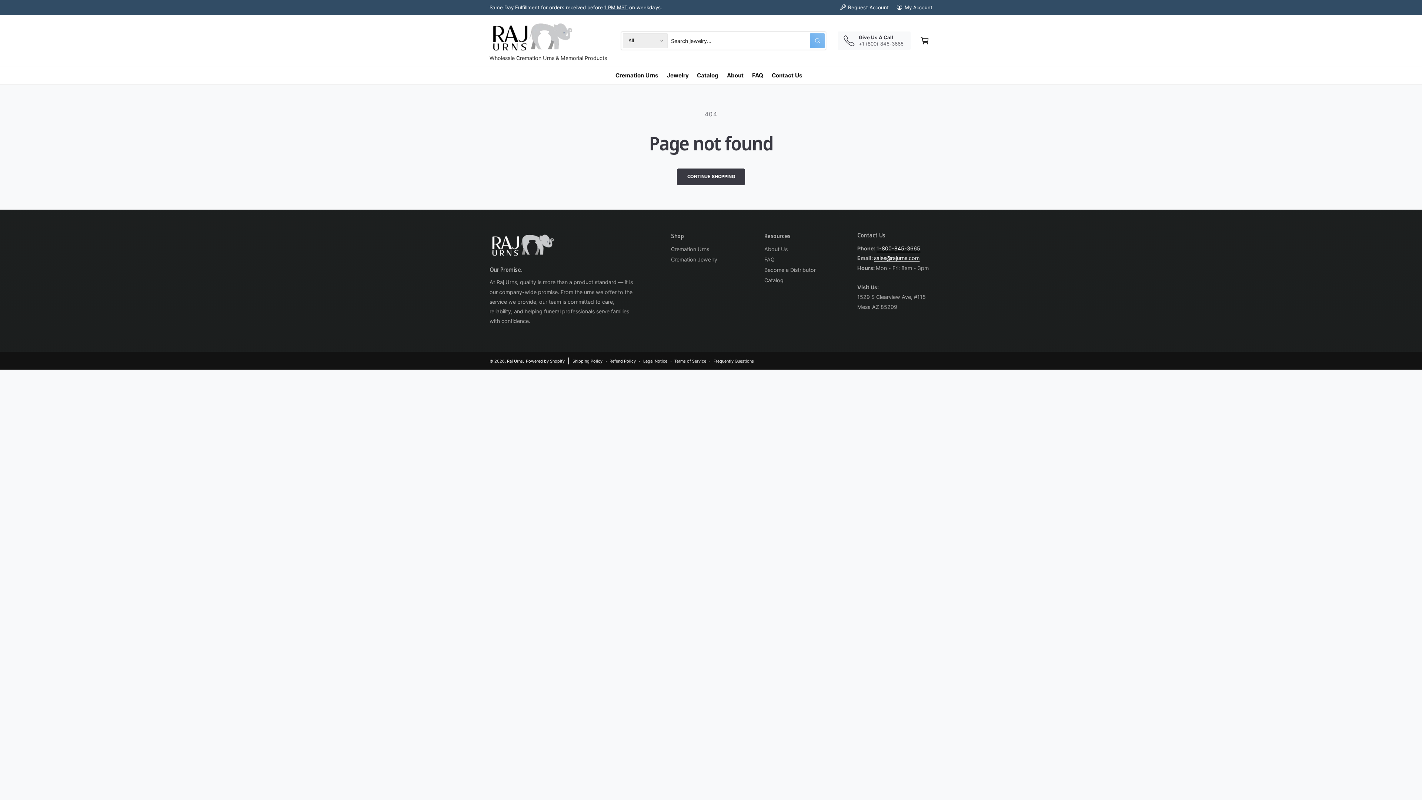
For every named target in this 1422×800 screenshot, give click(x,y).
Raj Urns (515, 361)
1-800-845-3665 (898, 248)
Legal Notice (655, 361)
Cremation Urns (690, 249)
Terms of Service (690, 361)
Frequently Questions (734, 361)
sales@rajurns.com (896, 258)
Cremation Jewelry (694, 259)
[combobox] (748, 40)
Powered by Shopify (545, 361)
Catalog (774, 280)
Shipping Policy (587, 361)
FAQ (769, 259)
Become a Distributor (790, 270)
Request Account (868, 7)
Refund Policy (623, 361)
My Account (918, 7)
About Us (776, 249)
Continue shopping (711, 176)
